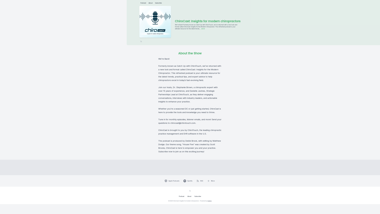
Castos (209, 201)
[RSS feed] (141, 41)
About (151, 3)
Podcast (143, 3)
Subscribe (158, 3)
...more (202, 29)
